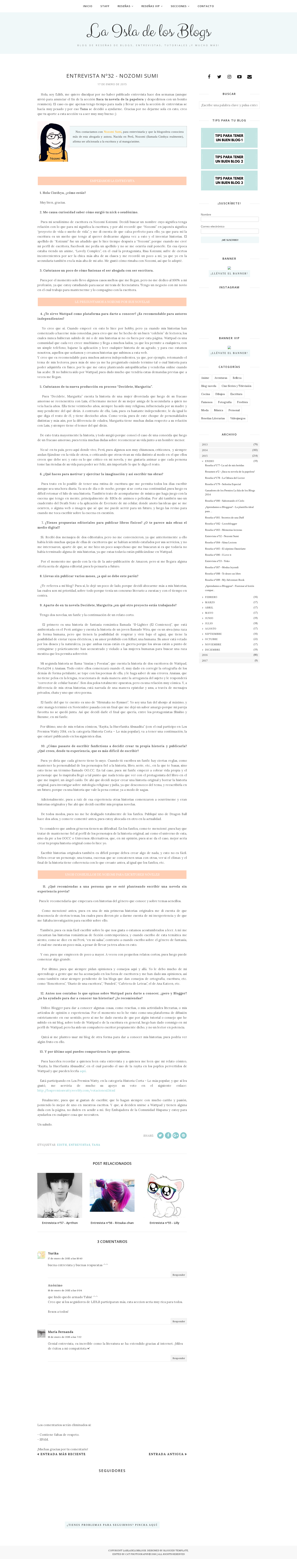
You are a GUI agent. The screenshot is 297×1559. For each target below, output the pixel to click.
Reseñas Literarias (213, 418)
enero (209, 461)
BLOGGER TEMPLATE (175, 1550)
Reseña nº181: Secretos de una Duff (224, 517)
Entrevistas (79, 1145)
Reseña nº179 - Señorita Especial (223, 484)
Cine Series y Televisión (236, 386)
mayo (209, 613)
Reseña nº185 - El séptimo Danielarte (225, 548)
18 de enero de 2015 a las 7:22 (64, 1336)
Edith (62, 1145)
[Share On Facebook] (168, 1135)
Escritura (236, 394)
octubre (211, 639)
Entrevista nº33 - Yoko (217, 561)
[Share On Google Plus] (176, 1135)
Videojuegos (237, 418)
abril (209, 607)
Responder (179, 1274)
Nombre (206, 214)
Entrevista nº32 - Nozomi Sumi (222, 536)
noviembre (213, 644)
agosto (210, 628)
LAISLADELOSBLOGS (134, 1550)
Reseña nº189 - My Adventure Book (224, 579)
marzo (210, 602)
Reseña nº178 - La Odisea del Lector (225, 477)
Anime (205, 378)
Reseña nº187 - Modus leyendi (222, 567)
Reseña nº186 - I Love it (218, 554)
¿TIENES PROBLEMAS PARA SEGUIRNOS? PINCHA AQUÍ (112, 1525)
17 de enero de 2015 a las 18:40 (65, 1258)
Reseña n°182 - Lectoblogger (221, 523)
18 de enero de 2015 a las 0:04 (65, 1290)
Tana (96, 1145)
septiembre (213, 634)
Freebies (242, 402)
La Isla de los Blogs (148, 32)
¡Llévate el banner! (229, 273)
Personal (234, 410)
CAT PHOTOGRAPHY (137, 1554)
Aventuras (221, 378)
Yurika (53, 1253)
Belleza (237, 378)
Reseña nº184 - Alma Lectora (221, 542)
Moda (205, 410)
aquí (83, 1071)
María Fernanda (60, 1332)
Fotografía (225, 402)
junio (209, 618)
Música (218, 410)
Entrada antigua (166, 1454)
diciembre (212, 649)
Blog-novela (208, 386)
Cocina (205, 394)
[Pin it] (183, 1135)
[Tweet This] (160, 1135)
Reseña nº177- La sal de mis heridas (224, 465)
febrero (211, 597)
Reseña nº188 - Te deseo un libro (223, 573)
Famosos (207, 402)
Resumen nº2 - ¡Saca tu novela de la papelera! (230, 471)
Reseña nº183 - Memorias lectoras (223, 529)
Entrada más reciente (63, 1454)
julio (209, 623)
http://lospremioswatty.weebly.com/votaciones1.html (76, 1090)
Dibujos (220, 394)
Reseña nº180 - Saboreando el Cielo (224, 500)
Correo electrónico (212, 226)
